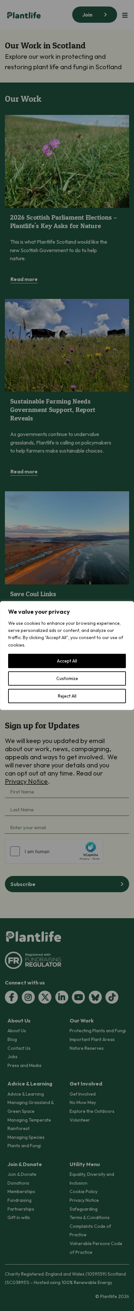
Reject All (67, 696)
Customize (67, 678)
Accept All (67, 661)
